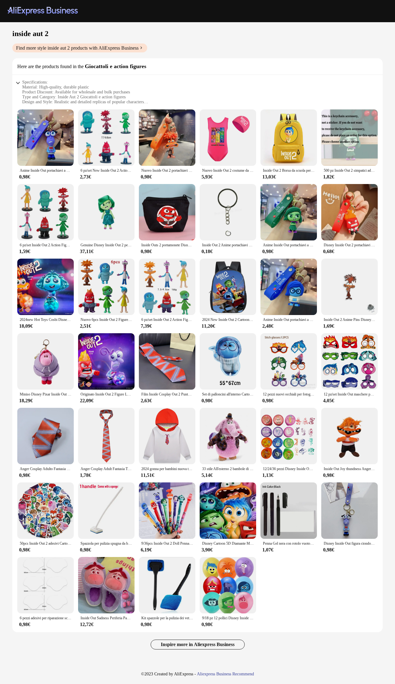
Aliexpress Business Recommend (225, 674)
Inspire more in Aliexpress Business (198, 644)
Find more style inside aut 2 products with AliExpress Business (77, 48)
